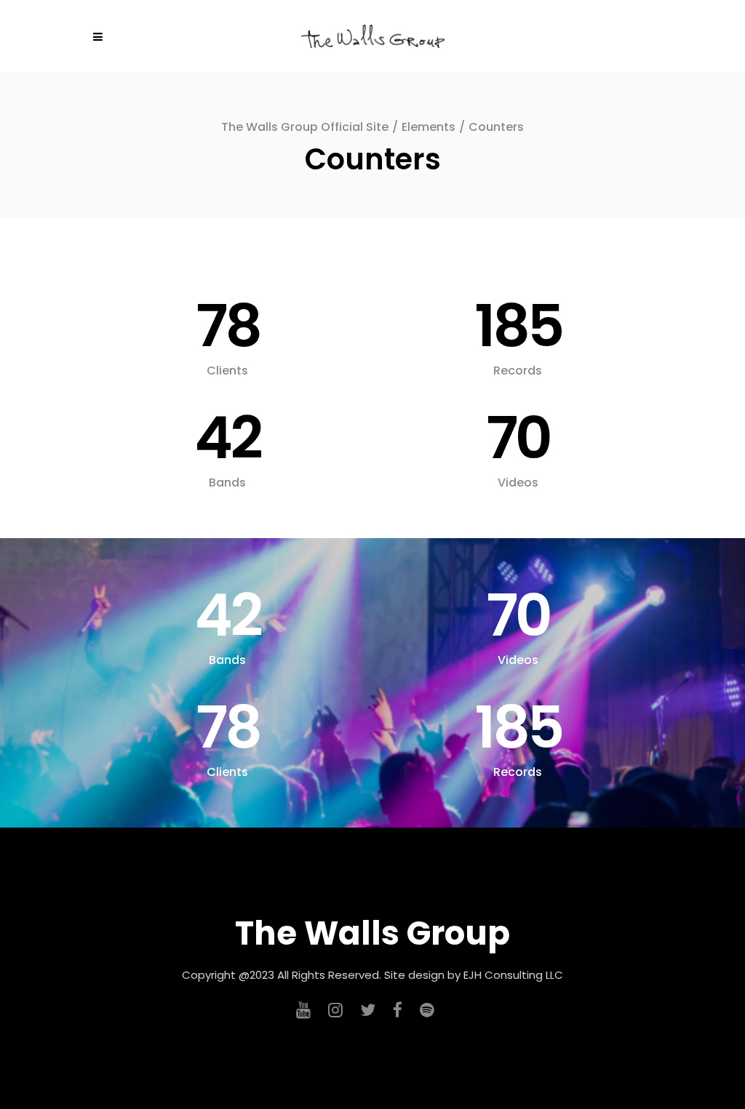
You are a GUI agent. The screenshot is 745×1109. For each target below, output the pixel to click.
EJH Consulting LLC (513, 974)
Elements (428, 127)
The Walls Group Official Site (305, 127)
